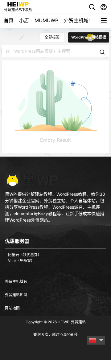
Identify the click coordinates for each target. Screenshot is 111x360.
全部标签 (52, 37)
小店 (24, 20)
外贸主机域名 (78, 20)
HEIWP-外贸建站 (71, 322)
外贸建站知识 (16, 294)
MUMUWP (46, 20)
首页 (9, 20)
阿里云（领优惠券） (24, 254)
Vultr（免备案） (21, 260)
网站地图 (12, 308)
